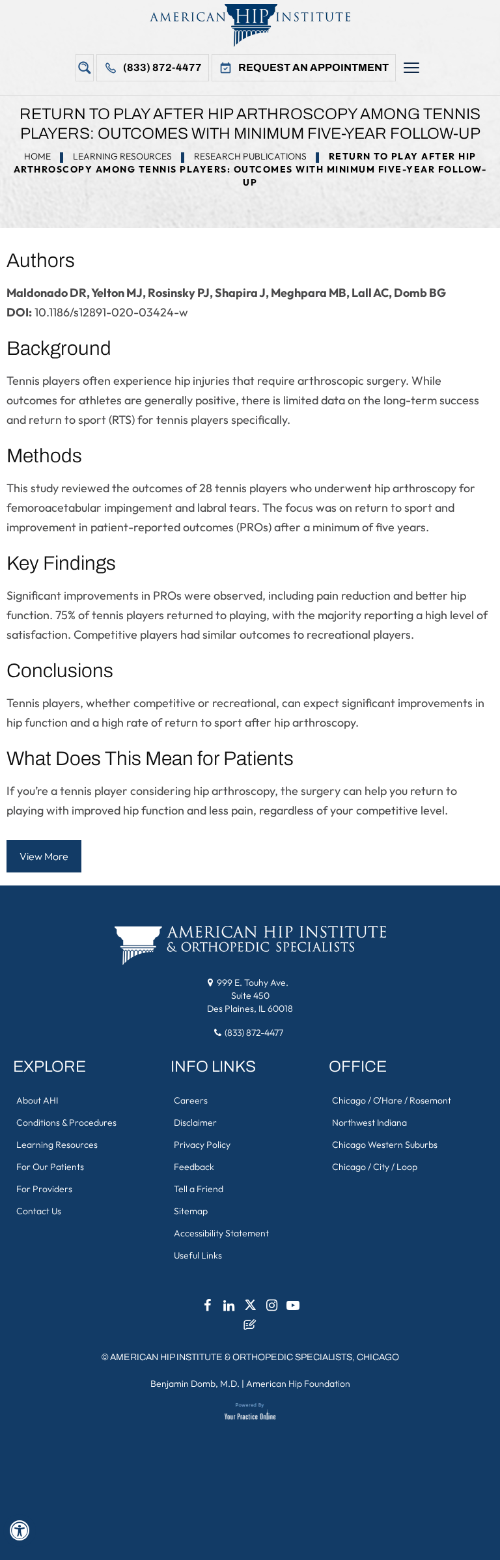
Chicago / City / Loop (374, 1167)
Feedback (194, 1167)
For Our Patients (50, 1167)
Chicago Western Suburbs (385, 1144)
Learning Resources (122, 156)
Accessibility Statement (221, 1233)
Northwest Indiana (369, 1122)
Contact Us (38, 1211)
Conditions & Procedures (66, 1122)
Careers (191, 1100)
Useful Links (198, 1255)
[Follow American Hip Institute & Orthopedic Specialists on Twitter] (250, 1308)
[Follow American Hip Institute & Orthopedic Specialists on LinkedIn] (228, 1308)
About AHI (37, 1100)
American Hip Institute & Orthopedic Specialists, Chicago (254, 1357)
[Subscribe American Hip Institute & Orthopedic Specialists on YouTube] (293, 1308)
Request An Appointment (313, 67)
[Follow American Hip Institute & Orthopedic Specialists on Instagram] (271, 1308)
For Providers (44, 1189)
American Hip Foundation (298, 1383)
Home (37, 156)
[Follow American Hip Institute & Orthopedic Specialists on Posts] (250, 1328)
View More (44, 856)
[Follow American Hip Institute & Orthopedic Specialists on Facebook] (207, 1308)
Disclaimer (195, 1122)
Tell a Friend (198, 1189)
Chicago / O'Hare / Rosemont (391, 1100)
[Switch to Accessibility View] (19, 1530)
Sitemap (191, 1211)
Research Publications (250, 156)
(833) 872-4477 (162, 67)
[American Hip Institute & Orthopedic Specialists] (250, 25)
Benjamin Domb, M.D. (195, 1383)
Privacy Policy (202, 1144)
